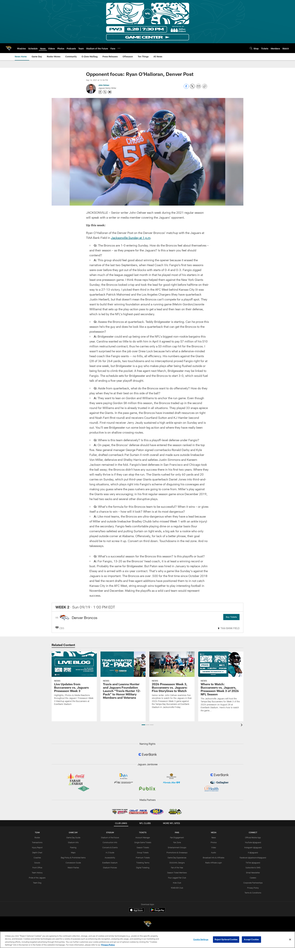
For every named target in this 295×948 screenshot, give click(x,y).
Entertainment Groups (177, 847)
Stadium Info (73, 842)
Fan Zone (177, 842)
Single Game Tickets (142, 842)
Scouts (37, 863)
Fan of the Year (177, 867)
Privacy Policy (253, 888)
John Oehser (103, 85)
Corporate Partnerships (253, 883)
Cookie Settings (200, 939)
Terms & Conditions (253, 893)
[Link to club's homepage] (8, 48)
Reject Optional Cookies (226, 939)
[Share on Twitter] (192, 88)
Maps (73, 852)
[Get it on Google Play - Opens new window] (157, 911)
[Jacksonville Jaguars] (147, 924)
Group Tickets (143, 852)
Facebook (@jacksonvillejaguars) (253, 857)
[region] (147, 939)
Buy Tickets (231, 617)
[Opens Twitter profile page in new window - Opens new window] (105, 92)
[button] (143, 725)
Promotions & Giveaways (177, 852)
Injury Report (37, 847)
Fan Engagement (177, 837)
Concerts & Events (110, 847)
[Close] (290, 939)
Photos (214, 842)
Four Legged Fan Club (177, 878)
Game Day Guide (73, 837)
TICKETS (142, 832)
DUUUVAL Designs (177, 863)
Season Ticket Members (177, 873)
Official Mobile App (253, 837)
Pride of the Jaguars (37, 878)
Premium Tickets (143, 857)
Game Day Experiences (177, 857)
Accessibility (110, 857)
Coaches (37, 857)
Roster (37, 837)
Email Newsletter (253, 873)
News (213, 837)
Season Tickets (143, 847)
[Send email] (198, 88)
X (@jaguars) (253, 852)
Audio (213, 852)
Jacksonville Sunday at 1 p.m (130, 237)
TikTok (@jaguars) (253, 863)
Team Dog (37, 883)
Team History (37, 873)
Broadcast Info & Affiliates (213, 857)
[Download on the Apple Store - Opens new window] (136, 910)
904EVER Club (177, 888)
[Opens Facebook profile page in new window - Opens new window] (100, 92)
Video (213, 847)
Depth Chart (37, 852)
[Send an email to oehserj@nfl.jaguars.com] (110, 92)
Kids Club (177, 883)
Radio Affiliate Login (213, 863)
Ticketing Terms (142, 863)
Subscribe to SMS (253, 867)
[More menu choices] (119, 48)
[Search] (251, 48)
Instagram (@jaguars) (253, 847)
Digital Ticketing (142, 867)
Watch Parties (73, 867)
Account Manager (143, 837)
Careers (253, 878)
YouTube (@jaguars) (253, 842)
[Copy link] (204, 86)
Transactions (37, 842)
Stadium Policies (110, 867)
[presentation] (242, 725)
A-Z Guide (110, 852)
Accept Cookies (251, 939)
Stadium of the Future (110, 837)
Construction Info (110, 842)
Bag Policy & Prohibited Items (73, 857)
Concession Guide (73, 863)
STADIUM (110, 832)
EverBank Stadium (110, 863)
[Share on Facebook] (186, 88)
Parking (73, 847)
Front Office (37, 867)
